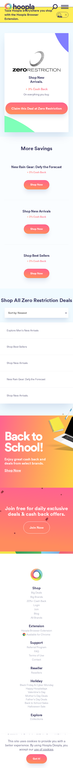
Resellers (36, 673)
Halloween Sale (36, 706)
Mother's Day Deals (36, 696)
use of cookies (43, 749)
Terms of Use (36, 655)
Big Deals (36, 592)
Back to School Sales (36, 703)
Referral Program (36, 647)
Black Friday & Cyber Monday (36, 685)
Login (36, 605)
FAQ (36, 651)
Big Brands (36, 597)
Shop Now (12, 470)
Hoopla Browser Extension (36, 630)
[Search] (55, 7)
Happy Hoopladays (36, 688)
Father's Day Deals (36, 699)
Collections (36, 719)
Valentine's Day (36, 692)
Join (36, 609)
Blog (36, 613)
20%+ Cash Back (36, 601)
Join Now (37, 527)
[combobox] (46, 313)
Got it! (36, 759)
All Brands (36, 618)
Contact (36, 659)
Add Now (59, 16)
